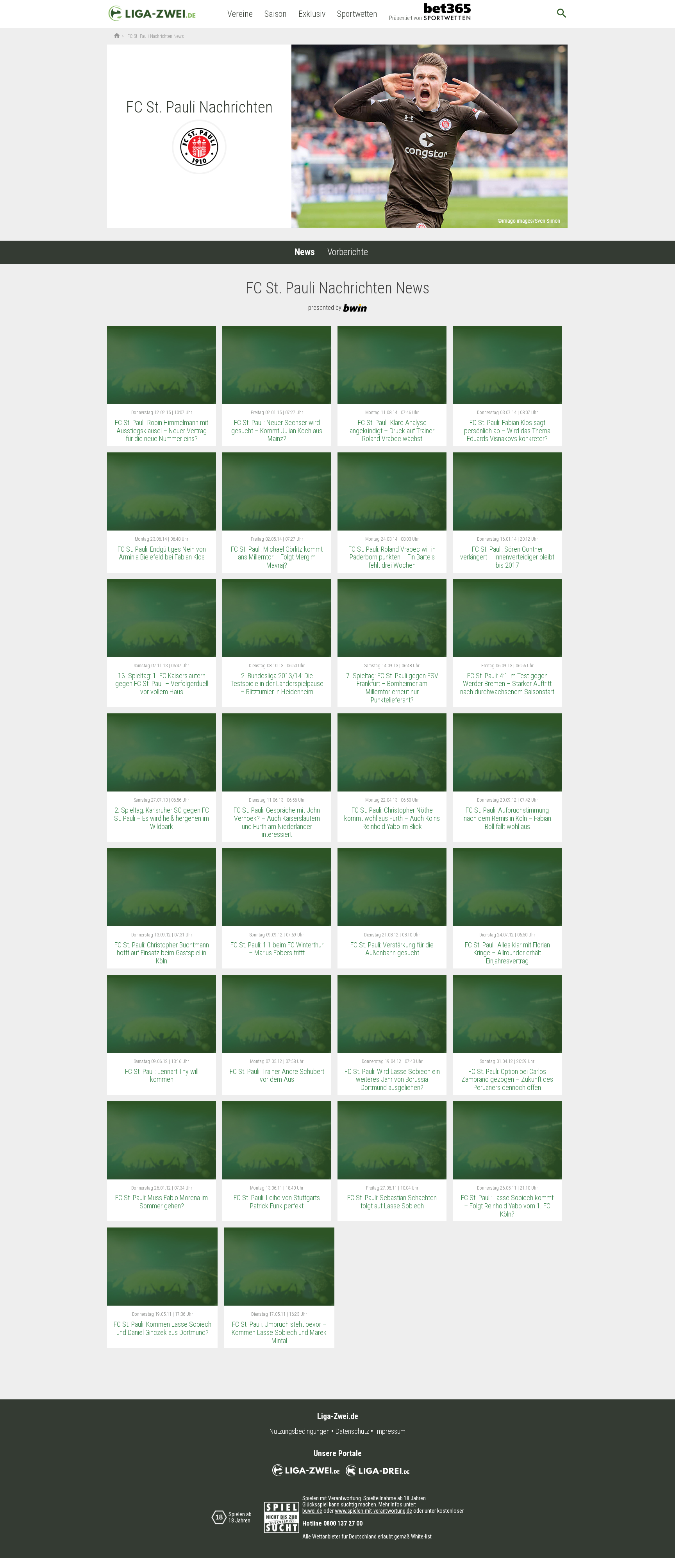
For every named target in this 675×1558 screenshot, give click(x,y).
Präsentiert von (405, 18)
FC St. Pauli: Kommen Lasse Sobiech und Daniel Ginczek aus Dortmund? (162, 1328)
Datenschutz (352, 1431)
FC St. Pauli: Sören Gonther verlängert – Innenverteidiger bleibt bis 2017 (507, 557)
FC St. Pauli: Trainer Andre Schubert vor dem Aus (277, 1075)
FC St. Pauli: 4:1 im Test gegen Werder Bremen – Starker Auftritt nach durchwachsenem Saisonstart (507, 684)
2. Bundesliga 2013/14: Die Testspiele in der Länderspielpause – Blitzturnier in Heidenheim (276, 684)
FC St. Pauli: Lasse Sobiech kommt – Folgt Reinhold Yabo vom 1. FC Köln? (507, 1206)
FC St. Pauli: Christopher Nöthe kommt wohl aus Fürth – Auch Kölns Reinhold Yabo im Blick (392, 818)
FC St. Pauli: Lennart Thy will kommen (161, 1075)
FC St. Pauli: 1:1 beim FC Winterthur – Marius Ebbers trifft (276, 949)
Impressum (390, 1431)
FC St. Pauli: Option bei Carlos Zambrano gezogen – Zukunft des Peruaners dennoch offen (507, 1079)
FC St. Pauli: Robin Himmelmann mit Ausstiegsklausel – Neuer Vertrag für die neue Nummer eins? (161, 430)
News (305, 252)
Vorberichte (347, 252)
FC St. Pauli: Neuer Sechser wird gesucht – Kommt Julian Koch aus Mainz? (276, 430)
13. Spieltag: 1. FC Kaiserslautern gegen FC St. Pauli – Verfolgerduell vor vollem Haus (161, 684)
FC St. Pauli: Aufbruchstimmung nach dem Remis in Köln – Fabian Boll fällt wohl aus (507, 818)
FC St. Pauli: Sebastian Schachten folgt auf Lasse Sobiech (392, 1202)
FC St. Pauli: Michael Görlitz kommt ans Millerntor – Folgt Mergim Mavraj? (277, 557)
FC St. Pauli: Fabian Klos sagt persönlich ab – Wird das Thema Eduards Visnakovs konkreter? (507, 430)
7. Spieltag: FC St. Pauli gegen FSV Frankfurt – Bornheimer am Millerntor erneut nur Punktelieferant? (392, 688)
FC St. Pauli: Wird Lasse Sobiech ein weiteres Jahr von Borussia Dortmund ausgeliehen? (392, 1079)
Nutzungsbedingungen (300, 1431)
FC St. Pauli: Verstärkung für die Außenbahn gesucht (392, 949)
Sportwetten (357, 14)
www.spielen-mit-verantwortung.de (373, 1511)
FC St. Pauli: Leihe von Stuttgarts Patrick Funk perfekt (277, 1202)
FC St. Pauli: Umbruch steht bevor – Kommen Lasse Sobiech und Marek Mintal (279, 1332)
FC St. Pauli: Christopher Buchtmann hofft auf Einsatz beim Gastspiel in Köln (161, 953)
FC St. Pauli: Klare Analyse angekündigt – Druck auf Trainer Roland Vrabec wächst (392, 430)
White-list (421, 1536)
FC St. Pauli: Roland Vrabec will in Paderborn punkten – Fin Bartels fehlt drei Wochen (392, 557)
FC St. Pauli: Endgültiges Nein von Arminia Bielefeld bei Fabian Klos (162, 553)
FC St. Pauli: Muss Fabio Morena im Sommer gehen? (161, 1202)
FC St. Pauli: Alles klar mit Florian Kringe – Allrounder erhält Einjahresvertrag (507, 953)
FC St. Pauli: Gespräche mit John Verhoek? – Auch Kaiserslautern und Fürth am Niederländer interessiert (277, 822)
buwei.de (312, 1511)
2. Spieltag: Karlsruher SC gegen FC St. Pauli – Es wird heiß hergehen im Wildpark (161, 818)
